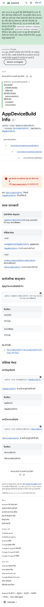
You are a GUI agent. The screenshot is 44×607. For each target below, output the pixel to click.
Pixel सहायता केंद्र (7, 570)
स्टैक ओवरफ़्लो (6, 581)
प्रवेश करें (38, 3)
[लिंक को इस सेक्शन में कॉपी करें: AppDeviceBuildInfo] (25, 286)
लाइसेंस (33, 593)
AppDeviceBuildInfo (13, 220)
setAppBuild (9, 244)
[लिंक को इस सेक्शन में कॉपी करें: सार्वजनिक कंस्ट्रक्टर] (27, 279)
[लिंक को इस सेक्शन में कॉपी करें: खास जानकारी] (20, 205)
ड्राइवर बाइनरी (6, 523)
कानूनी (26, 593)
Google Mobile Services (10, 577)
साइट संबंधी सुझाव (16, 597)
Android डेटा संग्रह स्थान (9, 504)
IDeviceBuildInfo (19, 184)
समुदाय (19, 593)
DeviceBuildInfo (20, 128)
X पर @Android (7, 533)
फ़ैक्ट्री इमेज (5, 519)
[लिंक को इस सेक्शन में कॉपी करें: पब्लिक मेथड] (18, 363)
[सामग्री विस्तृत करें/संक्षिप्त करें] (29, 82)
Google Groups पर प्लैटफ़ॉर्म (11, 548)
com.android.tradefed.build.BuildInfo (24, 146)
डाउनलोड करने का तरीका (9, 512)
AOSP (4, 72)
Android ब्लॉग (6, 541)
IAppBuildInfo (8, 131)
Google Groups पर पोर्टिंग (10, 556)
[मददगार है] (27, 76)
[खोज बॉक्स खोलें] (26, 2)
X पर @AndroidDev (9, 537)
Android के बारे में (8, 593)
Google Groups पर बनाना (10, 552)
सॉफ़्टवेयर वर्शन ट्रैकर (8, 585)
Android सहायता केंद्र (9, 566)
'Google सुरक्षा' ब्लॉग (8, 545)
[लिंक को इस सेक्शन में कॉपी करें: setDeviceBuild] (20, 419)
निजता (5, 597)
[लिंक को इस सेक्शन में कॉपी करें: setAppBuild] (17, 370)
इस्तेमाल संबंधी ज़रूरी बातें (9, 508)
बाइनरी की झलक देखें (8, 516)
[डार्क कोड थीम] (40, 293)
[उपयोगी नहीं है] (31, 76)
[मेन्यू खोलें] (3, 3)
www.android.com (9, 573)
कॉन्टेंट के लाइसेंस (31, 484)
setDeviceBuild (11, 260)
